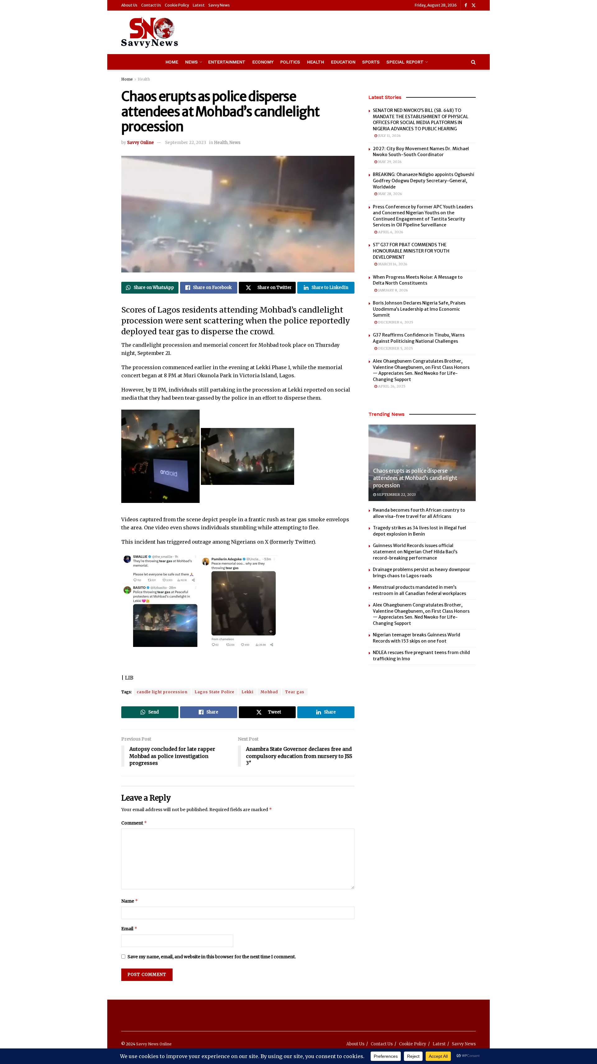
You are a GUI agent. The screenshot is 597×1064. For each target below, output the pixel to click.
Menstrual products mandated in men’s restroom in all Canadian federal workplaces (419, 590)
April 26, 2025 (391, 386)
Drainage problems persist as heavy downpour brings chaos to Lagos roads (421, 572)
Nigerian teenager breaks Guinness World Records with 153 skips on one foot (416, 638)
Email (129, 929)
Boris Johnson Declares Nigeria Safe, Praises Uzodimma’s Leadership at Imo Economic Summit (419, 309)
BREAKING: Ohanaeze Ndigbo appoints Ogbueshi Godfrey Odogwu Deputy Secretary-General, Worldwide (423, 180)
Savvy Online (140, 142)
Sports (371, 61)
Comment (134, 823)
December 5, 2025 (395, 348)
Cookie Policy (177, 5)
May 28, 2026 (389, 194)
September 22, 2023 (185, 142)
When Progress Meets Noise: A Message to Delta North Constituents (418, 280)
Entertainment (226, 61)
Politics (290, 61)
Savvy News (219, 5)
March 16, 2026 (392, 264)
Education (343, 61)
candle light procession (162, 692)
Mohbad (269, 692)
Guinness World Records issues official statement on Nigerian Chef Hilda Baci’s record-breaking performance (415, 551)
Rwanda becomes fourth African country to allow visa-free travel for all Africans (419, 513)
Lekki (247, 692)
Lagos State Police (214, 692)
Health (315, 61)
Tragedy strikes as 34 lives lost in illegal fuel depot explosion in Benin (419, 531)
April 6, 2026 (390, 232)
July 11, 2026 (389, 135)
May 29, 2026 (389, 162)
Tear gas (294, 692)
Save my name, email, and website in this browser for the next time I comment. (211, 956)
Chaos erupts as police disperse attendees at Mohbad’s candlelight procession (415, 478)
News (191, 61)
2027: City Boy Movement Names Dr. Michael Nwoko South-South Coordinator (421, 152)
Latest (199, 5)
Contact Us (151, 5)
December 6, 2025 (395, 322)
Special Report (404, 61)
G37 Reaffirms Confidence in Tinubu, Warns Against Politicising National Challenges (419, 338)
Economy (262, 61)
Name (129, 901)
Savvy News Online (154, 1044)
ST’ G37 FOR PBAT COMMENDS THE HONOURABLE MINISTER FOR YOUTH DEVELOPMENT (411, 251)
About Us (129, 5)
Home (171, 61)
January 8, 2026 (392, 290)
